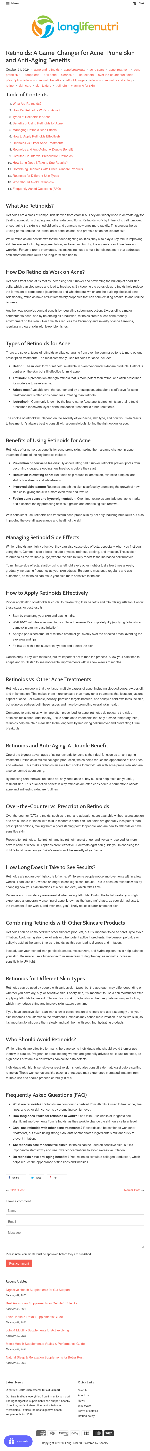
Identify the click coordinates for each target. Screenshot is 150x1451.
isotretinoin (86, 74)
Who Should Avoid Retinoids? (33, 182)
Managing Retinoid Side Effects (35, 130)
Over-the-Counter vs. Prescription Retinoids (43, 156)
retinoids (95, 80)
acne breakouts (74, 69)
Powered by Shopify (95, 1443)
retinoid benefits (50, 80)
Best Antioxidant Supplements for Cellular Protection (42, 1303)
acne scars (96, 69)
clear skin (67, 74)
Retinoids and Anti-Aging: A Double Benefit (43, 149)
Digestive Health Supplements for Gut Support (38, 1289)
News (81, 1400)
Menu (15, 3)
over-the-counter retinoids (115, 74)
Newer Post (132, 1190)
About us (83, 1395)
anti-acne (50, 74)
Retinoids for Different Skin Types (36, 175)
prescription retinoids (20, 80)
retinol (10, 85)
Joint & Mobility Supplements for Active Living (37, 1330)
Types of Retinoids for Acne (32, 117)
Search (82, 1390)
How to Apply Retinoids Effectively (37, 136)
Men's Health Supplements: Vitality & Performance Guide (45, 1343)
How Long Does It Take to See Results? (40, 162)
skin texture (43, 85)
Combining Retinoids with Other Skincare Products (48, 169)
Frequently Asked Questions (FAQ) (37, 188)
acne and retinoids (47, 69)
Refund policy (86, 1416)
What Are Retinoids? (27, 103)
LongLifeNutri (73, 1443)
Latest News (14, 1382)
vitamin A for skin (83, 85)
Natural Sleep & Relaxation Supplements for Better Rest (44, 1357)
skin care (25, 85)
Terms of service (88, 1411)
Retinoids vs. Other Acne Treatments (38, 143)
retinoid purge (75, 80)
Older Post (17, 1190)
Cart (141, 3)
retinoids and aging (118, 80)
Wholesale (84, 1405)
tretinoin (61, 85)
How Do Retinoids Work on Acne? (36, 110)
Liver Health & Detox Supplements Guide (34, 1316)
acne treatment (119, 69)
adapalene (32, 74)
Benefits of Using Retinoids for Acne (38, 123)
